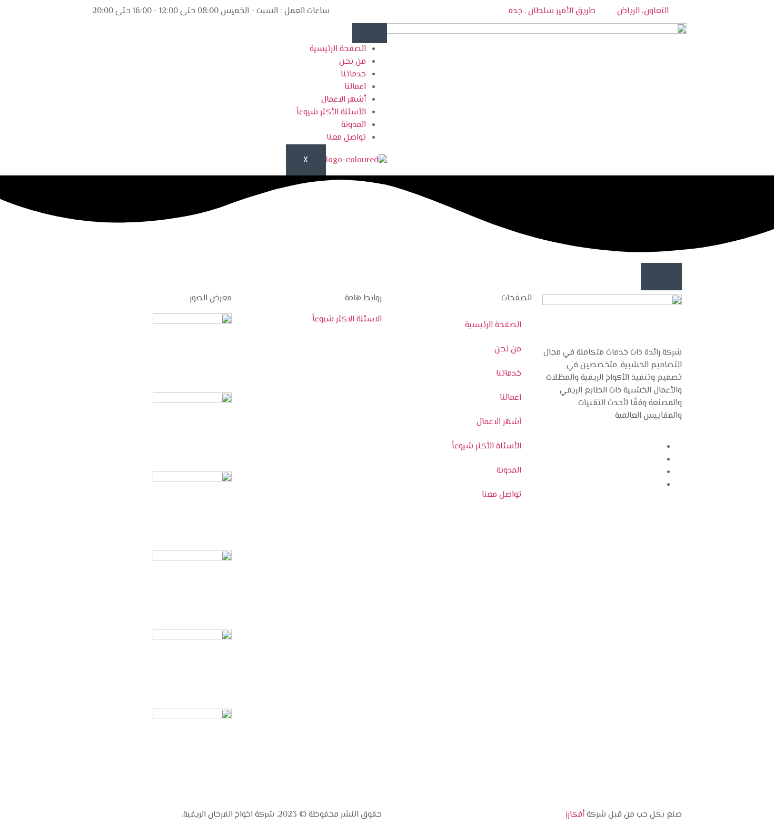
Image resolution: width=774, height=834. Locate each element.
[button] (661, 276)
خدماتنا (353, 74)
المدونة (353, 125)
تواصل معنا (346, 137)
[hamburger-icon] (369, 33)
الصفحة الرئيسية (338, 49)
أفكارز (574, 814)
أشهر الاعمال (343, 99)
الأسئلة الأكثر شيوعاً (331, 112)
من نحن (352, 61)
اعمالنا (355, 87)
